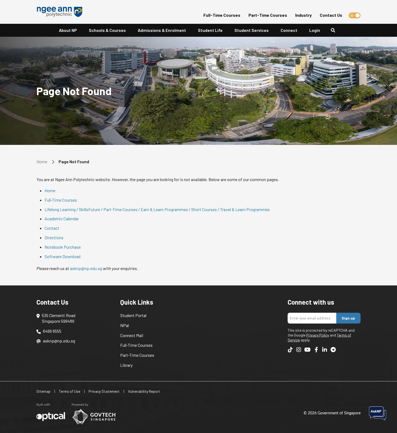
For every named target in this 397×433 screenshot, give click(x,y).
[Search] (335, 30)
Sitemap (43, 391)
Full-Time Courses (221, 15)
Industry (303, 15)
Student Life (210, 30)
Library (126, 365)
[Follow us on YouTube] (307, 349)
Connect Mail (131, 335)
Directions (54, 237)
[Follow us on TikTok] (290, 349)
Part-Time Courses (267, 15)
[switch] (355, 15)
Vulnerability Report (144, 391)
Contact (52, 228)
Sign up (348, 318)
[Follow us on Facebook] (316, 349)
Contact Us (331, 15)
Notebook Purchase (63, 246)
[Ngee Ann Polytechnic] (61, 11)
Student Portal (133, 315)
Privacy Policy (317, 335)
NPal (124, 325)
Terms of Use (69, 391)
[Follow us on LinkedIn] (324, 349)
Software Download (62, 256)
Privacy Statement (104, 391)
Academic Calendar (62, 218)
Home (41, 161)
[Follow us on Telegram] (333, 349)
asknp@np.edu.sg (86, 268)
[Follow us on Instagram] (298, 349)
